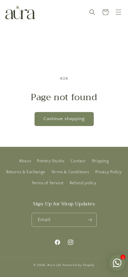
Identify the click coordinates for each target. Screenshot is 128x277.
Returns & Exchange (25, 172)
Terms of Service (48, 183)
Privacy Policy (108, 172)
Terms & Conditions (70, 172)
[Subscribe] (89, 220)
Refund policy (83, 183)
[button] (118, 12)
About (25, 161)
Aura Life (54, 265)
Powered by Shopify (79, 265)
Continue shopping (64, 118)
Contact (78, 161)
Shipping (100, 161)
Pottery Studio (50, 161)
